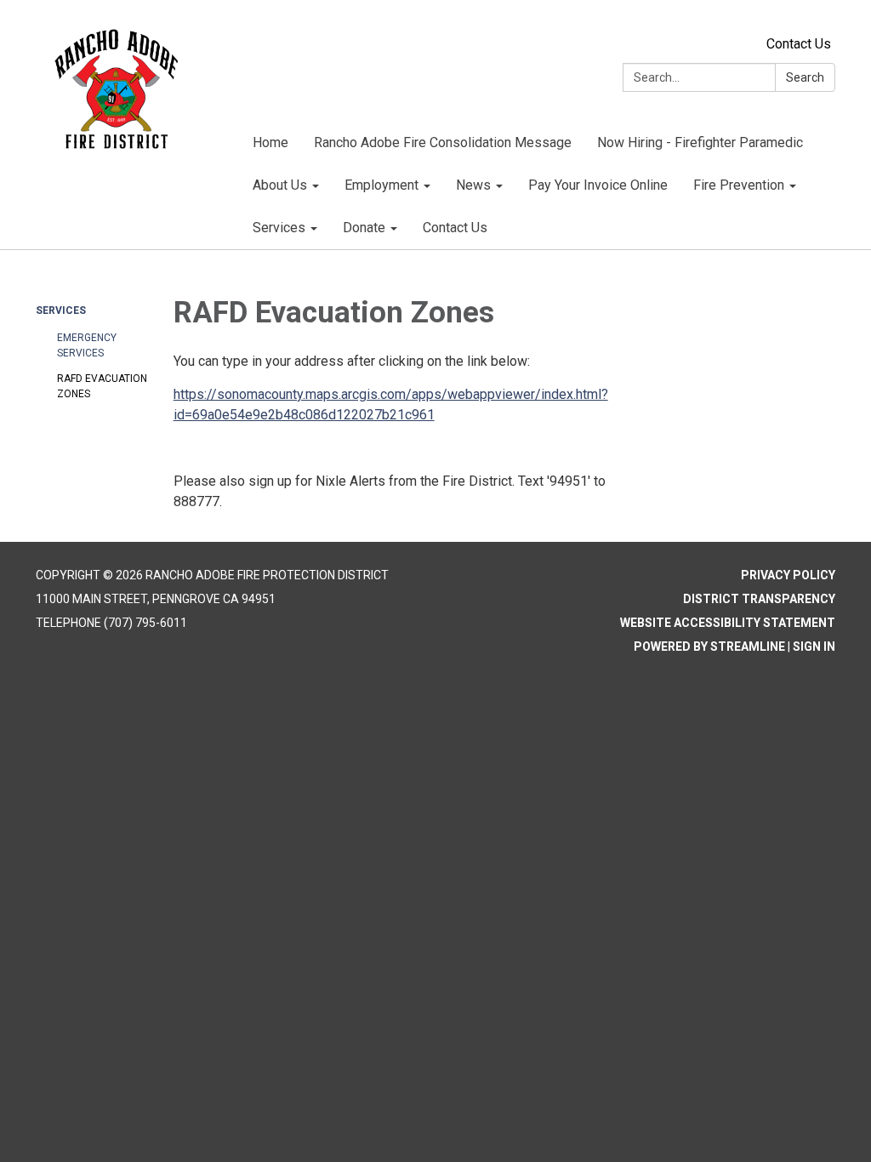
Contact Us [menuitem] (455, 227)
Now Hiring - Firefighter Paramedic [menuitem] (700, 142)
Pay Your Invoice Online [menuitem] (598, 185)
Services (61, 310)
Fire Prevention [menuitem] (738, 185)
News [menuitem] (473, 185)
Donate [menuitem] (364, 227)
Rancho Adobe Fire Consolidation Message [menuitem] (443, 142)
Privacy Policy (788, 575)
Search (805, 77)
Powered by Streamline (709, 646)
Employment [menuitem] (381, 185)
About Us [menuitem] (280, 185)
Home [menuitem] (270, 142)
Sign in (814, 646)
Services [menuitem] (279, 227)
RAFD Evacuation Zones (102, 386)
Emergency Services (87, 345)
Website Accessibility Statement (727, 622)
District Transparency (759, 599)
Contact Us (798, 44)
